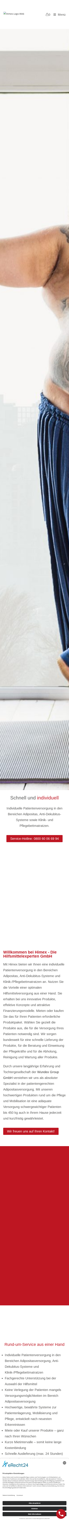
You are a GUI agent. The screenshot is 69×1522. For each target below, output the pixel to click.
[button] (34, 838)
